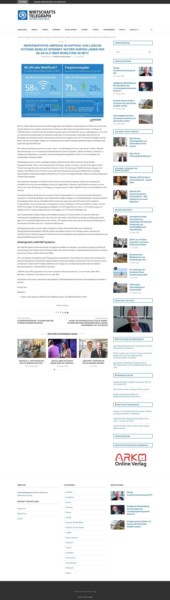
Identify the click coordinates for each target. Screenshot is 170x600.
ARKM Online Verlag (24, 495)
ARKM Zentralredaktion (62, 57)
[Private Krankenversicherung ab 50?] (146, 71)
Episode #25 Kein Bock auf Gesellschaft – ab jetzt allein (141, 179)
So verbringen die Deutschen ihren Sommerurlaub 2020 (138, 272)
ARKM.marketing (62, 305)
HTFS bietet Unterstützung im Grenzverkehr (137, 287)
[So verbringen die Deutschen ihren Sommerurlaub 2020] (120, 273)
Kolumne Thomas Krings (75, 527)
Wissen (45, 30)
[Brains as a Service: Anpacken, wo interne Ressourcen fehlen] (120, 243)
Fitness (95, 30)
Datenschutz (21, 513)
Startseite (20, 37)
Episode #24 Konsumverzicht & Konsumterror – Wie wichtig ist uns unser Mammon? (139, 196)
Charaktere (21, 30)
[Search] (151, 29)
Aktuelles (69, 492)
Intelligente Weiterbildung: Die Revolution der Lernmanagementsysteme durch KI (124, 87)
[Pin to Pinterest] (65, 312)
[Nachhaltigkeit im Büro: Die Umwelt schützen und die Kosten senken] (146, 119)
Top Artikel (69, 553)
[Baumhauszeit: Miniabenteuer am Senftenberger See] (120, 258)
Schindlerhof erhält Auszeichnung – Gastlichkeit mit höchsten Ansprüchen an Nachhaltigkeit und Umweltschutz (141, 223)
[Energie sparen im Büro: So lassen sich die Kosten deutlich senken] (146, 104)
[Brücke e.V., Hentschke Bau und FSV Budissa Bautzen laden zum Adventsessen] (31, 348)
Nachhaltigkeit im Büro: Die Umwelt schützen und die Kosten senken (124, 118)
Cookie (19, 519)
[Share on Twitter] (62, 313)
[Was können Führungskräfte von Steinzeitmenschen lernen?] (120, 141)
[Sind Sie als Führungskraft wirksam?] (120, 157)
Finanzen (56, 30)
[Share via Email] (67, 312)
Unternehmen (108, 30)
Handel (34, 30)
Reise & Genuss (70, 30)
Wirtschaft (69, 568)
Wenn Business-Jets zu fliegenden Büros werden (131, 389)
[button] (30, 2)
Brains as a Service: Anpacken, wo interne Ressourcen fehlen (139, 242)
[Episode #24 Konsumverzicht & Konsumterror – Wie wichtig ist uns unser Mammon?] (120, 194)
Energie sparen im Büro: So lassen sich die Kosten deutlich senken (124, 103)
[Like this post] (58, 312)
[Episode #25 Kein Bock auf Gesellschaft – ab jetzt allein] (120, 180)
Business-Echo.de (125, 375)
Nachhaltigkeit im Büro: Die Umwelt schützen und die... (55, 2)
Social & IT (134, 30)
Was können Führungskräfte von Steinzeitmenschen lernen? (138, 142)
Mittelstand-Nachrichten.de (130, 339)
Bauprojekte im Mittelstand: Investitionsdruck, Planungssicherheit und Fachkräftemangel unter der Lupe (132, 365)
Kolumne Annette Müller (74, 522)
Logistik (68, 532)
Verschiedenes (71, 563)
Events (122, 30)
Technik (84, 30)
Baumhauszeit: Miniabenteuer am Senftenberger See (138, 257)
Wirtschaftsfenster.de (128, 405)
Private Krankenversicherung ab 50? (124, 70)
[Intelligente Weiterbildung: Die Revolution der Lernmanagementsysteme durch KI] (146, 86)
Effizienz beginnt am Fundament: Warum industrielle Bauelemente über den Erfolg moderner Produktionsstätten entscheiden (132, 355)
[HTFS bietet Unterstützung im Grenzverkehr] (120, 288)
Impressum (21, 508)
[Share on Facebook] (60, 312)
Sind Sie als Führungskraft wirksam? (140, 155)
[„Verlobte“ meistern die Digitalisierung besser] (93, 348)
